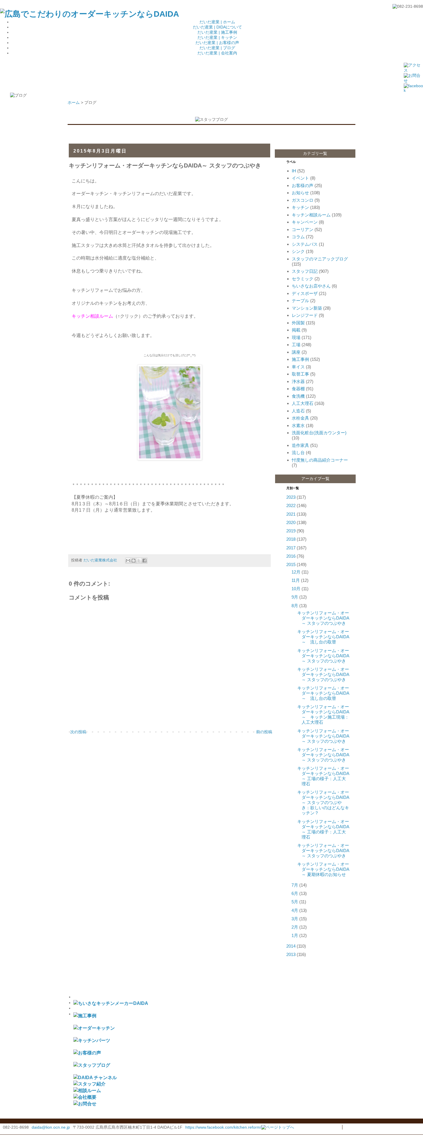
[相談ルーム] (87, 1090)
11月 (295, 580)
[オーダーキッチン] (94, 1028)
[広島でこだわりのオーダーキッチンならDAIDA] (89, 13)
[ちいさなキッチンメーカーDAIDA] (110, 1003)
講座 (296, 352)
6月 (294, 893)
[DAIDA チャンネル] (95, 1077)
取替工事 (300, 374)
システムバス (305, 244)
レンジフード (305, 315)
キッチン (300, 207)
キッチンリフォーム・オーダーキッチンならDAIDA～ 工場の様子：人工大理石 (323, 776)
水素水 (298, 425)
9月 (294, 597)
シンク (298, 251)
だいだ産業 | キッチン (217, 37)
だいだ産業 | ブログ (217, 47)
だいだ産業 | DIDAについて (217, 27)
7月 (294, 885)
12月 (295, 572)
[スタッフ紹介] (89, 1083)
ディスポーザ (305, 293)
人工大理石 (302, 403)
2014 (291, 946)
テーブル (300, 300)
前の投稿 (264, 732)
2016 (291, 556)
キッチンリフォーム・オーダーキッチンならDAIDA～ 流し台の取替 (323, 636)
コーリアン (302, 229)
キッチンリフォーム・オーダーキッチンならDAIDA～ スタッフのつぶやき (323, 618)
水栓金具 (300, 418)
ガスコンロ (302, 200)
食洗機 (298, 396)
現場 (296, 337)
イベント (300, 178)
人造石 (298, 410)
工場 (296, 344)
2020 (291, 522)
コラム (298, 236)
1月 (294, 935)
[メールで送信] (128, 560)
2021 (291, 514)
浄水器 (298, 381)
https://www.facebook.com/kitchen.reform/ (223, 1127)
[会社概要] (84, 1097)
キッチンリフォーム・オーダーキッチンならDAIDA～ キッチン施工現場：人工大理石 (323, 714)
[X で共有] (139, 560)
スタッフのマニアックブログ (320, 258)
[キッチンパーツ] (91, 1040)
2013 (291, 954)
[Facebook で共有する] (144, 560)
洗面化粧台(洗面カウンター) (319, 432)
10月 (295, 588)
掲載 (296, 329)
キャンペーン (305, 222)
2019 (291, 530)
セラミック (302, 278)
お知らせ (300, 192)
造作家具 (300, 445)
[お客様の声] (87, 1052)
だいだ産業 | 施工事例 (217, 32)
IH (294, 170)
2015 (291, 564)
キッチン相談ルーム (311, 214)
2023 (291, 497)
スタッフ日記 (305, 271)
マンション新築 (307, 308)
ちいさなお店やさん (311, 285)
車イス (298, 366)
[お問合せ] (84, 1103)
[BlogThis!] (133, 560)
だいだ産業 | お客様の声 (217, 42)
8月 (294, 605)
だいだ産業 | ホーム (217, 22)
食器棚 (298, 388)
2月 (294, 927)
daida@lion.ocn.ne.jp (51, 1127)
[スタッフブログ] (91, 1065)
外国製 (298, 322)
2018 (291, 539)
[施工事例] (84, 1015)
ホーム (74, 102)
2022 (291, 505)
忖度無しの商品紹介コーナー (320, 460)
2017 (291, 547)
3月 (294, 918)
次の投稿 (78, 732)
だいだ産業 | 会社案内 (217, 53)
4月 (294, 910)
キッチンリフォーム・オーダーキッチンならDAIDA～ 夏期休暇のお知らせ (323, 869)
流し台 (298, 452)
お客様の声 (302, 185)
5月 (294, 901)
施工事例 (300, 359)
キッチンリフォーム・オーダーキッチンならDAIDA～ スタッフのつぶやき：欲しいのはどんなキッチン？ (323, 802)
